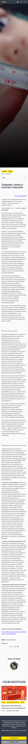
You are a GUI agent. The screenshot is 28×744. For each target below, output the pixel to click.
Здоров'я (4, 171)
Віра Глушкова (16, 710)
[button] (17, 2)
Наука (3, 702)
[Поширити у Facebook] (12, 646)
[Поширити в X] (10, 646)
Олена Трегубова (11, 640)
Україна (10, 171)
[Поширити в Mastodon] (18, 646)
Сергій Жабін (9, 710)
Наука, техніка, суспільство (12, 702)
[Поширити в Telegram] (15, 646)
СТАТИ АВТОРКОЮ (14, 738)
